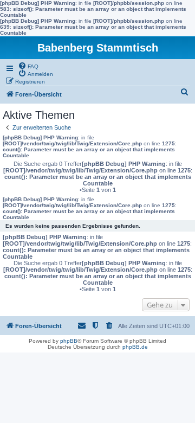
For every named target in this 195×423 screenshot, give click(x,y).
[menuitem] (28, 65)
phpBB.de (135, 347)
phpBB (68, 341)
